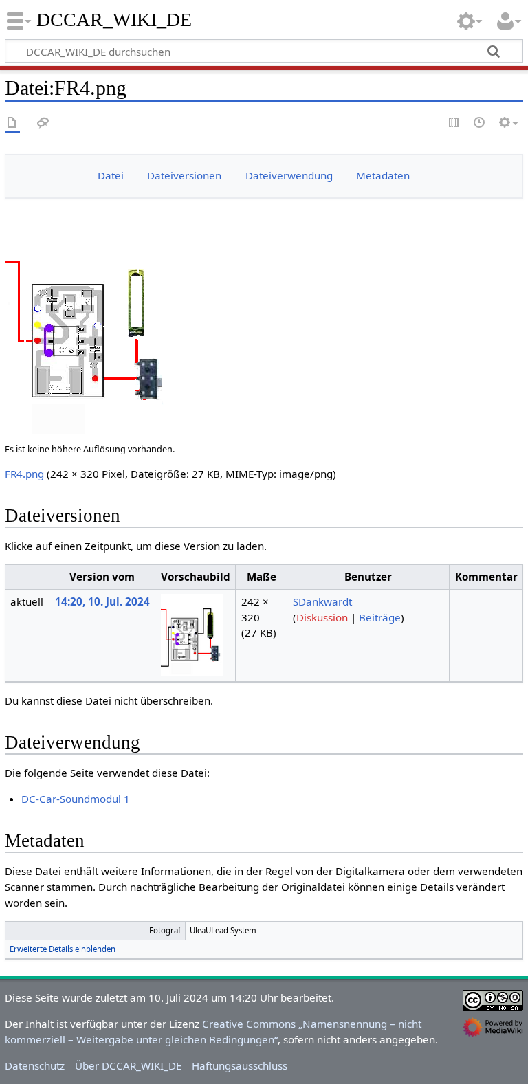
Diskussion (322, 617)
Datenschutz (35, 1065)
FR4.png (24, 473)
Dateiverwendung (289, 175)
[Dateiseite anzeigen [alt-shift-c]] (12, 123)
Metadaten (383, 175)
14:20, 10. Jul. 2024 (102, 601)
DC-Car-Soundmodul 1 (75, 799)
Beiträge (380, 617)
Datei (111, 175)
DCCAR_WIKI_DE (115, 20)
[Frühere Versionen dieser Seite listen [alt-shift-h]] (479, 123)
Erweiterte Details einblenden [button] (63, 949)
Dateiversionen (184, 175)
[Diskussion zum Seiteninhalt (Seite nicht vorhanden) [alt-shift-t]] (43, 123)
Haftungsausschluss (239, 1065)
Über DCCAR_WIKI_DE (128, 1065)
